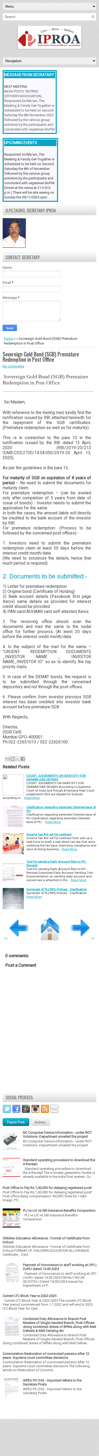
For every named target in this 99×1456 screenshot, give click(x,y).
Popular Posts (16, 1122)
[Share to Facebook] (22, 758)
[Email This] (7, 758)
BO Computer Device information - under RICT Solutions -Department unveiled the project (57, 1134)
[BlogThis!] (12, 758)
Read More (32, 798)
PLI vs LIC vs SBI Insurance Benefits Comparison (59, 1210)
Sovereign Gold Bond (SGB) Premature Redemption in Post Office (41, 356)
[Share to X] (17, 758)
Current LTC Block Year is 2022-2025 (29, 1296)
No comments (13, 366)
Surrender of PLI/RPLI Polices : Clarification (56, 889)
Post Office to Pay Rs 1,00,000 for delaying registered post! (47, 1188)
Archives (40, 1122)
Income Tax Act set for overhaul (49, 834)
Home (8, 339)
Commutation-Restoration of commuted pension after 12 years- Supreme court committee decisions (46, 1356)
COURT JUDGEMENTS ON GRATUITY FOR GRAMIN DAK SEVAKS (56, 777)
